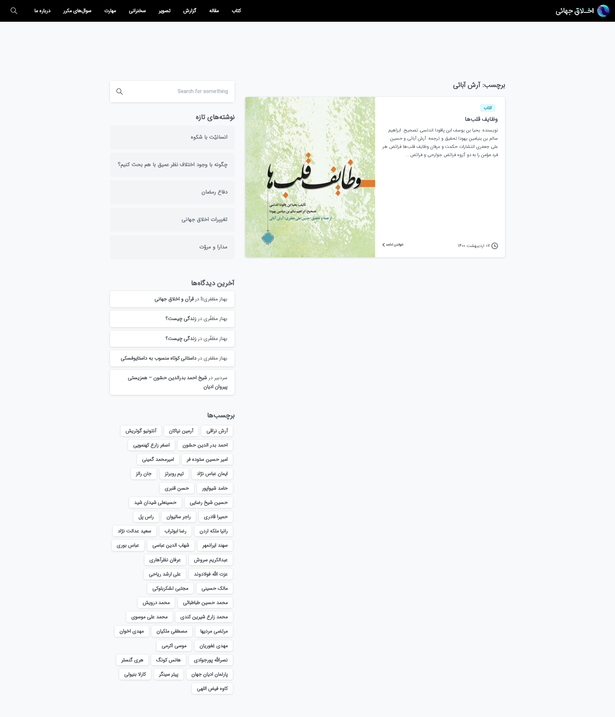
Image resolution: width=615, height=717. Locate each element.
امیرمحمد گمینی (158, 459)
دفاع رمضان (214, 192)
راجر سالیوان (179, 517)
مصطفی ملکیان (172, 631)
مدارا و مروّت (213, 247)
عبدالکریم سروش (211, 560)
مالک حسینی (214, 588)
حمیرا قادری (216, 517)
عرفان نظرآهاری (165, 560)
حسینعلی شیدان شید (155, 502)
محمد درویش (156, 603)
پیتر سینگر (169, 674)
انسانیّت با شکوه (209, 137)
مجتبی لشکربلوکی (170, 588)
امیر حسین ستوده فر (207, 459)
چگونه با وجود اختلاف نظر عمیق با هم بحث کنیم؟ (172, 164)
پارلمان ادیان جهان (209, 674)
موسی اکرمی (174, 646)
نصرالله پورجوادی (211, 660)
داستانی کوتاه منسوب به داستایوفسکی (158, 358)
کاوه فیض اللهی (212, 688)
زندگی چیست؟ (181, 319)
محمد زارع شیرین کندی (204, 617)
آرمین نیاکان (181, 431)
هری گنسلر (132, 660)
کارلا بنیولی (135, 674)
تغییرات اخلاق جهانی (204, 219)
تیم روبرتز (174, 474)
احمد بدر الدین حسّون (205, 445)
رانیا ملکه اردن (214, 531)
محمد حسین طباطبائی (205, 603)
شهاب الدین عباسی (171, 545)
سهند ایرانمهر (215, 545)
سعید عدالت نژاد (134, 531)
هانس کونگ (168, 660)
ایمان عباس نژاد (212, 474)
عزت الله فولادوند (211, 574)
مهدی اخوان (132, 631)
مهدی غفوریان (214, 646)
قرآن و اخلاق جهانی (174, 299)
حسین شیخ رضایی (209, 502)
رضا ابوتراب (175, 531)
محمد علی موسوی (149, 617)
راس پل (146, 517)
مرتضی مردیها (214, 631)
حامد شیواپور (215, 488)
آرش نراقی (217, 431)
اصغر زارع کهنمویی (151, 445)
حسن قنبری (177, 488)
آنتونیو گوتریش (141, 431)
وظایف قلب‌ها (481, 119)
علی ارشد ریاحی (165, 574)
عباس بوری (128, 545)
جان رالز (144, 474)
